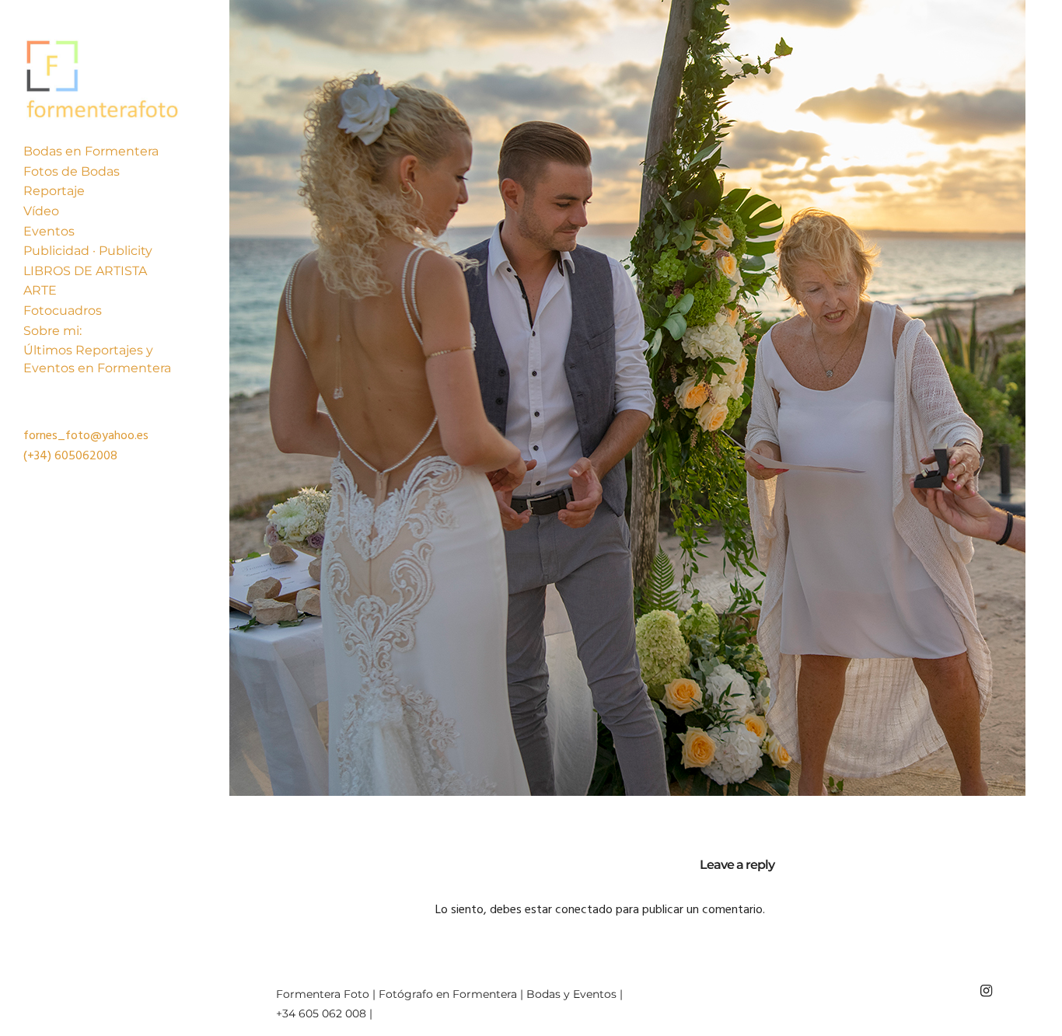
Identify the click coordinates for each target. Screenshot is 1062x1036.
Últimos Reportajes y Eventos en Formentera (97, 359)
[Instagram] (986, 991)
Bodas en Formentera (91, 151)
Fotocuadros (62, 310)
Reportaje (54, 190)
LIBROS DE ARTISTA (85, 270)
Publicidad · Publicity (87, 250)
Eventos (49, 231)
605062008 (85, 456)
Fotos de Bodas (71, 171)
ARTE (40, 290)
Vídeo (41, 211)
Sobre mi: (52, 330)
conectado (584, 910)
